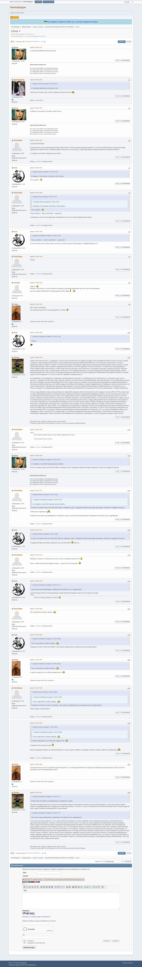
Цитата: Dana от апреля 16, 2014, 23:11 (45, 84)
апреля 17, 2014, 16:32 (36, 332)
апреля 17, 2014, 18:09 (36, 634)
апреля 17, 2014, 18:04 (36, 608)
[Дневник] (12, 324)
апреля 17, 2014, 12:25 (36, 140)
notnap (17, 282)
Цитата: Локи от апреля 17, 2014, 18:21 (45, 727)
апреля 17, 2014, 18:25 (36, 688)
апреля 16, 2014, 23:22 (36, 79)
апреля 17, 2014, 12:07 (36, 108)
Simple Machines (22, 962)
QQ (118, 60)
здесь (73, 22)
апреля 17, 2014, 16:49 (36, 429)
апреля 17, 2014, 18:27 (36, 723)
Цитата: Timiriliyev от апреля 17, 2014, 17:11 (47, 585)
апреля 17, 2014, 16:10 (36, 304)
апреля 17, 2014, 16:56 (36, 455)
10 (37, 41)
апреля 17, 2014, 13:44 (36, 192)
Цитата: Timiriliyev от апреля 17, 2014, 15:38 (47, 336)
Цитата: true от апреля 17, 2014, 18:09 (45, 692)
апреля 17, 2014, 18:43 (36, 764)
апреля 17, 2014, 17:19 (36, 555)
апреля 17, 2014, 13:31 (36, 167)
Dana (16, 47)
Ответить (122, 41)
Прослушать (26, 917)
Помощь (124, 963)
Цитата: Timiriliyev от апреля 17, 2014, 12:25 (47, 459)
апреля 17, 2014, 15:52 (36, 282)
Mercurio (65, 27)
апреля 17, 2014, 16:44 (36, 357)
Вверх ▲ (131, 963)
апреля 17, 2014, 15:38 (36, 256)
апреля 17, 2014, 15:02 (36, 231)
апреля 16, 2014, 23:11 (36, 47)
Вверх (12, 853)
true (15, 168)
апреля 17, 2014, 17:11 (36, 490)
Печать (129, 41)
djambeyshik (19, 80)
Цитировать (126, 60)
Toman (16, 357)
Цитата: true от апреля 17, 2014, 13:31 (45, 197)
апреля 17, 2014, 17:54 (36, 581)
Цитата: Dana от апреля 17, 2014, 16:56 (45, 494)
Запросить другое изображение (40, 917)
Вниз (12, 41)
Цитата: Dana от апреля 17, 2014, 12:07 (45, 172)
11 (39, 41)
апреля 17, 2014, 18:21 (36, 659)
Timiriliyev (18, 140)
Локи (16, 304)
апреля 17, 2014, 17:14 (36, 530)
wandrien (71, 27)
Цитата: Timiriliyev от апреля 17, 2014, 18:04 (47, 639)
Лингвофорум (18, 7)
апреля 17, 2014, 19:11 (36, 792)
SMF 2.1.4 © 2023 (13, 962)
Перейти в (98, 861)
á (22, 884)
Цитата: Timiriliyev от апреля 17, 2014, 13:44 (47, 235)
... (41, 41)
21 (42, 41)
